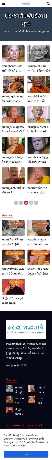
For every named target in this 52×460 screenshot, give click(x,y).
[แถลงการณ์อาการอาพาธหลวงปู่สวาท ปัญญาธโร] (38, 175)
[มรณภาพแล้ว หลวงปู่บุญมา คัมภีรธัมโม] (38, 257)
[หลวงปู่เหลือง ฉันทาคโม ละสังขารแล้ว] (38, 53)
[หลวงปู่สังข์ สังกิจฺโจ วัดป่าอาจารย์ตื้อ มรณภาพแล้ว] (38, 84)
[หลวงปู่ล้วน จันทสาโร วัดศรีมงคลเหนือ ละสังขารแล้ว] (38, 114)
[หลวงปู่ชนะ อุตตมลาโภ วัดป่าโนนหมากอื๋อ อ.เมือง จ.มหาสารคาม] (38, 228)
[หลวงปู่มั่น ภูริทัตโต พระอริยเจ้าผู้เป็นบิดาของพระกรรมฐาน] (13, 228)
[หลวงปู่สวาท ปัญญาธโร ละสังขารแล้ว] (38, 145)
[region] (26, 444)
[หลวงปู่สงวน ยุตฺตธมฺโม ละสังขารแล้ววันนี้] (13, 114)
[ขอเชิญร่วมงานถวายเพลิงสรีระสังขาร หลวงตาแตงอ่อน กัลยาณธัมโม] (13, 53)
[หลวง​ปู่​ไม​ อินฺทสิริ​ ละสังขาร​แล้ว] (13, 175)
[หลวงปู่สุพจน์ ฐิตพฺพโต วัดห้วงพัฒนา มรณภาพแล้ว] (13, 145)
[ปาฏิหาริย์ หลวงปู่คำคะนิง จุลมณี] (13, 287)
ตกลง (26, 454)
